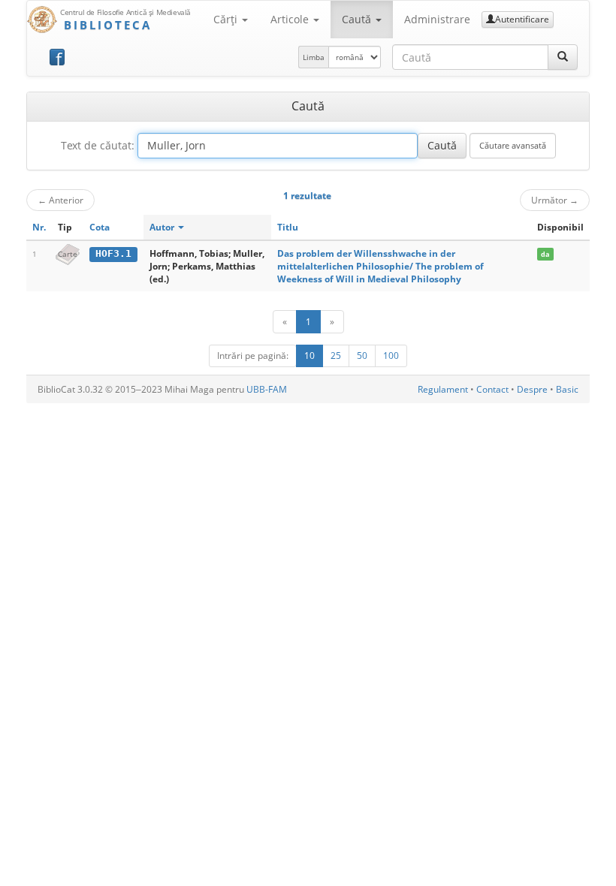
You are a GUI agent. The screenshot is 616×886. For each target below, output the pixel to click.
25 (336, 355)
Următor (554, 200)
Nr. (39, 227)
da (545, 254)
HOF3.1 (113, 253)
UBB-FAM (266, 389)
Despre (532, 389)
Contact (492, 389)
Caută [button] (358, 19)
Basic (567, 389)
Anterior (60, 200)
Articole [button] (291, 19)
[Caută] (563, 57)
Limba (314, 57)
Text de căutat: (97, 145)
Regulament (443, 389)
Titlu (287, 227)
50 (362, 355)
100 (391, 355)
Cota (99, 227)
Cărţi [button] (226, 19)
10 (309, 355)
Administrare (437, 19)
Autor (163, 227)
